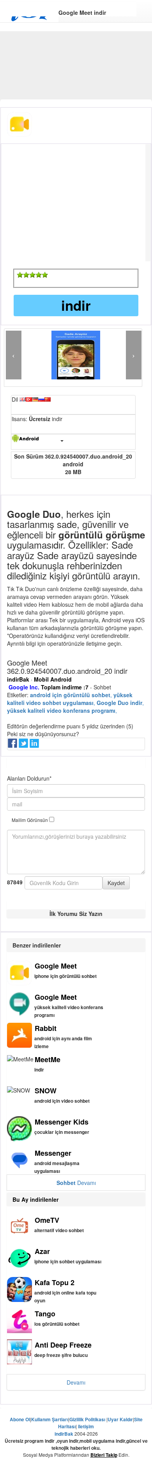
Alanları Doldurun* (29, 778)
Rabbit (46, 1028)
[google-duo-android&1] (20, 275)
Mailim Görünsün (30, 819)
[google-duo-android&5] (45, 275)
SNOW (46, 1091)
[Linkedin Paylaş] (35, 745)
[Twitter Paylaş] (24, 745)
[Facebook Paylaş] (13, 745)
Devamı (76, 1183)
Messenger (53, 1153)
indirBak (18, 679)
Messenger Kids (61, 1122)
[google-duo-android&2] (26, 275)
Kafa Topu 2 (54, 1282)
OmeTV (47, 1220)
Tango (45, 1314)
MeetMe (47, 1059)
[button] (13, 355)
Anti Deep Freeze (63, 1345)
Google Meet (56, 966)
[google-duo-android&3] (32, 275)
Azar (42, 1251)
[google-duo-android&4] (38, 275)
